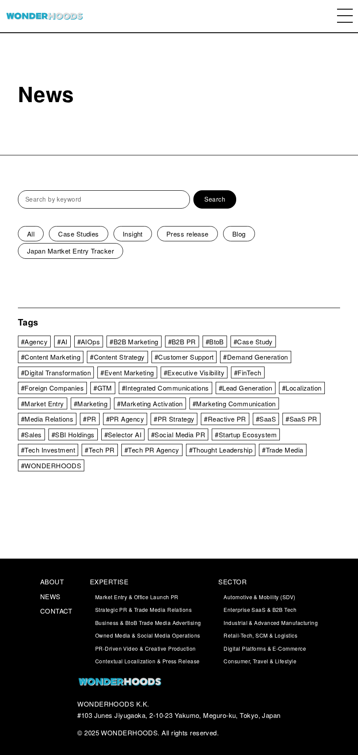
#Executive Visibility (194, 372)
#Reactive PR (225, 418)
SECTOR (232, 581)
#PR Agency (125, 418)
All (30, 233)
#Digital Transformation (56, 372)
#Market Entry (42, 403)
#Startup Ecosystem (246, 434)
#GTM (102, 387)
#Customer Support (184, 356)
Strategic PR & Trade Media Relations (143, 609)
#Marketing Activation (149, 403)
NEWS (50, 596)
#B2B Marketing (134, 341)
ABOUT (52, 581)
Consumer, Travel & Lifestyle (260, 661)
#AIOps (88, 341)
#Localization (302, 387)
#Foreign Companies (52, 387)
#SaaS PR (301, 418)
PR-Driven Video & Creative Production (145, 648)
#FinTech (248, 372)
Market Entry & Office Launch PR (137, 597)
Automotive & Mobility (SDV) (259, 597)
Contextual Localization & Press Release (147, 661)
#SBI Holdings (73, 434)
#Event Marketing (127, 372)
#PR (89, 418)
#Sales (31, 434)
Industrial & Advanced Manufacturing (271, 622)
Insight (133, 233)
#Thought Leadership (221, 449)
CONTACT (56, 610)
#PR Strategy (174, 418)
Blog (239, 233)
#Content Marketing (50, 356)
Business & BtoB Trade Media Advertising (148, 622)
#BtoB (215, 341)
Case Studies (78, 233)
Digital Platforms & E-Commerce (265, 648)
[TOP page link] (44, 16)
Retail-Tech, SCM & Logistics (260, 635)
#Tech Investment (48, 449)
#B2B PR (182, 341)
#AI (62, 341)
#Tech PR (100, 449)
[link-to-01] (178, 682)
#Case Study (253, 341)
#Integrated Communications (165, 387)
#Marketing (91, 403)
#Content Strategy (117, 356)
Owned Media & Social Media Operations (147, 635)
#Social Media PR (178, 434)
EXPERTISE (109, 581)
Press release (187, 233)
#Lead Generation (245, 387)
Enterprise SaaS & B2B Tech (260, 609)
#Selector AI (122, 434)
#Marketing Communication (234, 403)
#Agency (34, 341)
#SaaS (266, 418)
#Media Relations (47, 418)
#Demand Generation (255, 356)
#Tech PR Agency (151, 449)
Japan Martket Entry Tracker (70, 250)
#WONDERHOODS (51, 465)
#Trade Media (282, 449)
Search (214, 199)
